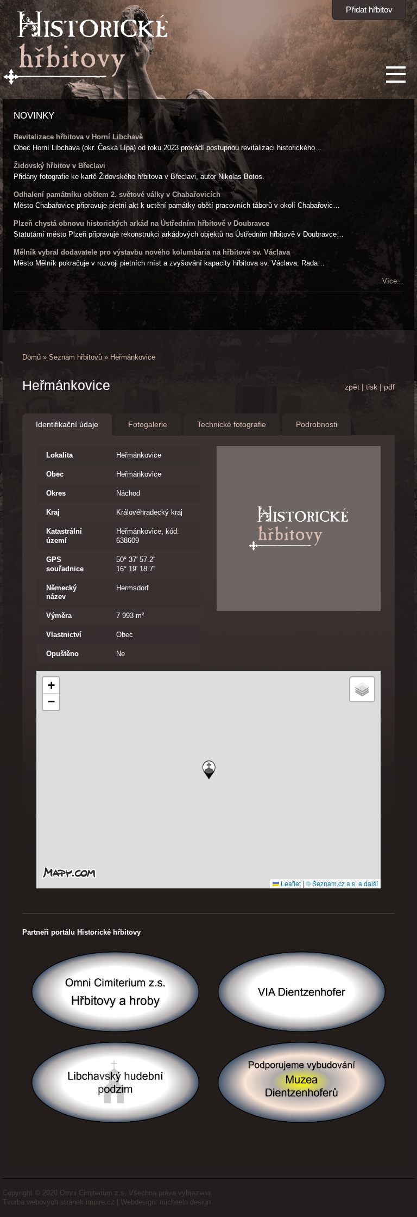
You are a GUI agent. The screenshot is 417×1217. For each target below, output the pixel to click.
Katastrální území (64, 536)
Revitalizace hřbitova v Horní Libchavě (78, 137)
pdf (389, 386)
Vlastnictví (63, 635)
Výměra (59, 615)
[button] (209, 770)
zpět (352, 386)
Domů (31, 357)
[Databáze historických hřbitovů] (85, 83)
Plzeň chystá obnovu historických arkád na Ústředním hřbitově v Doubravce (141, 223)
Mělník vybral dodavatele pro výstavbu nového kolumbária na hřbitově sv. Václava (152, 252)
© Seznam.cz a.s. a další (342, 883)
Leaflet (290, 883)
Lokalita (59, 455)
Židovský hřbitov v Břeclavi (59, 166)
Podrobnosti (316, 424)
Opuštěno (62, 654)
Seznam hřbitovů (75, 357)
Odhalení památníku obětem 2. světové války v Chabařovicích (117, 194)
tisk (371, 386)
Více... (392, 281)
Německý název (61, 592)
